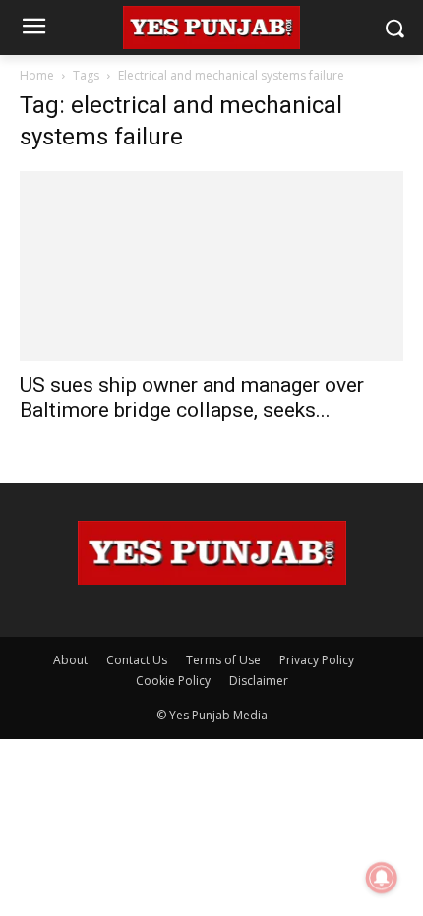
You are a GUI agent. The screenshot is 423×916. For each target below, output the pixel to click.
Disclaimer (258, 680)
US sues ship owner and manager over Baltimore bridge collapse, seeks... (192, 397)
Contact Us (136, 660)
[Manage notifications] (381, 877)
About (70, 660)
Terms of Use (223, 660)
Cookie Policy (173, 680)
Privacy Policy (316, 660)
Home (37, 75)
